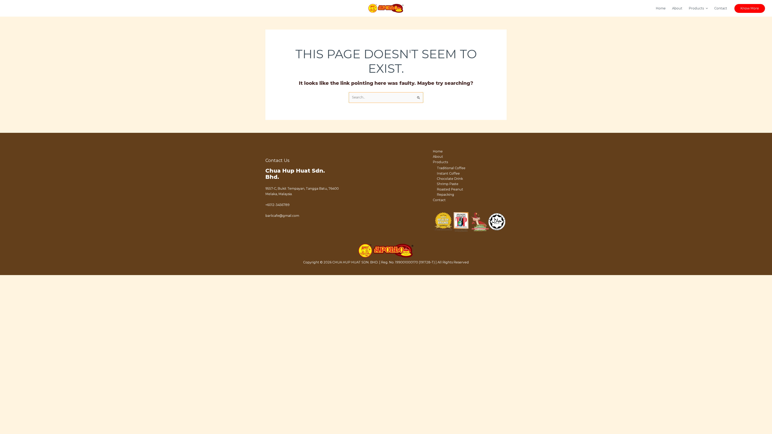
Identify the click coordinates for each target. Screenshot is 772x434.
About (677, 8)
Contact (720, 8)
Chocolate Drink (450, 179)
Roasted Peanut (450, 189)
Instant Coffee (448, 173)
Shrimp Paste (447, 184)
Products (696, 8)
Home (661, 8)
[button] (706, 8)
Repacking (445, 195)
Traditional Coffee (451, 168)
